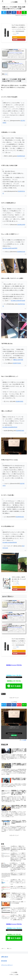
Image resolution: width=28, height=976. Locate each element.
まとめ (3, 693)
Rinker (18, 582)
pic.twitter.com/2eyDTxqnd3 (18, 300)
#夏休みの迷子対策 (18, 359)
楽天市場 (15, 39)
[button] (25, 457)
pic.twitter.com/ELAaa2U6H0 (10, 248)
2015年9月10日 (20, 516)
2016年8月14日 (21, 251)
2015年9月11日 (21, 156)
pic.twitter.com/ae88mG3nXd (10, 427)
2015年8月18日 (20, 430)
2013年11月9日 (21, 224)
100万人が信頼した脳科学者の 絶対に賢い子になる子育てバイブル (19, 579)
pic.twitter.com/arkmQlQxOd (10, 542)
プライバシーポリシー (7, 965)
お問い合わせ (4, 956)
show (6, 74)
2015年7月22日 (17, 363)
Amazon (15, 37)
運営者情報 (4, 960)
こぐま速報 (14, 2)
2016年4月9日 (19, 401)
